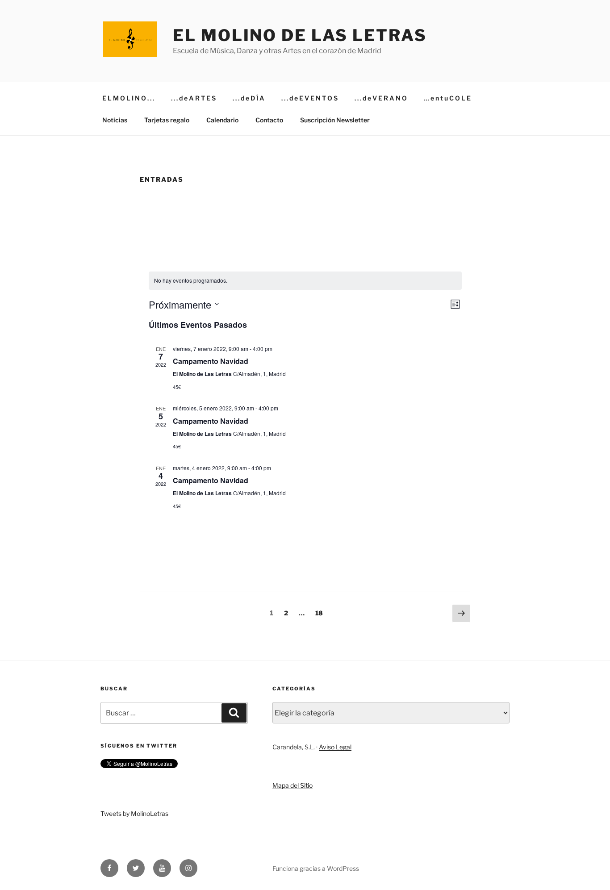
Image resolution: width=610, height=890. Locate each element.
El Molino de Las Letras (299, 35)
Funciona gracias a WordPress (315, 868)
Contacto (269, 120)
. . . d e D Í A (248, 98)
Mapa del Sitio (292, 785)
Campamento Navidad (210, 361)
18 (321, 613)
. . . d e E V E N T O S (309, 98)
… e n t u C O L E (447, 98)
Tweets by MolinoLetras (134, 813)
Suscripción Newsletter (335, 120)
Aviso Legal (335, 747)
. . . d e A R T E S (193, 98)
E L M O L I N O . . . (128, 98)
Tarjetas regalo (166, 120)
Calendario (222, 120)
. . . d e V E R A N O (381, 98)
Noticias (114, 120)
